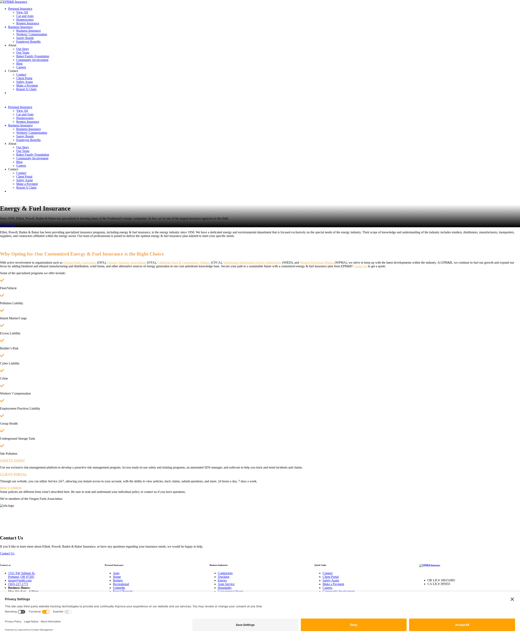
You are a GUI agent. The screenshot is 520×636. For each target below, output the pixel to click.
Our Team (22, 52)
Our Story (22, 49)
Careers (21, 67)
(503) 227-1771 (18, 584)
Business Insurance (20, 27)
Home (117, 576)
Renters (118, 580)
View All (22, 12)
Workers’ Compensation (31, 34)
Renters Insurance (27, 23)
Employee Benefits (28, 41)
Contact (21, 74)
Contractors (225, 573)
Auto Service (226, 584)
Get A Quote (8, 225)
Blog (19, 63)
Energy (222, 580)
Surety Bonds (25, 38)
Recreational (121, 584)
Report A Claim (26, 89)
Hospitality (225, 587)
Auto (116, 573)
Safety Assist (24, 82)
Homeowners (25, 19)
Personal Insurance (20, 8)
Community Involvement (32, 60)
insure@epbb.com (19, 580)
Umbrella (119, 587)
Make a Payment (27, 85)
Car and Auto (25, 16)
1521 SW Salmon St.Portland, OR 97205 (21, 574)
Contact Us (7, 553)
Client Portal (24, 78)
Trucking (223, 576)
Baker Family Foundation (32, 56)
